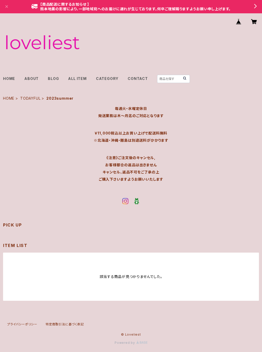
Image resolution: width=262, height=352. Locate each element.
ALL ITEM (77, 78)
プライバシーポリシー (22, 324)
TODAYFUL (30, 98)
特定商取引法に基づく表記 (65, 324)
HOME (9, 78)
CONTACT (138, 78)
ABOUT (31, 78)
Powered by (125, 343)
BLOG (53, 78)
